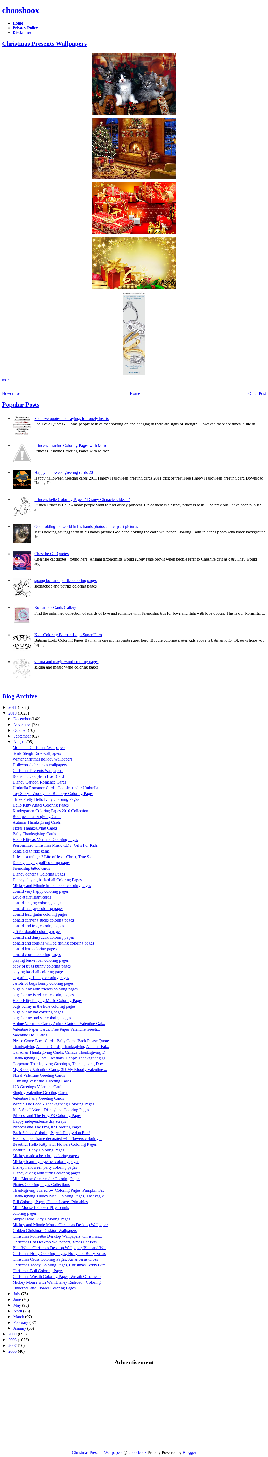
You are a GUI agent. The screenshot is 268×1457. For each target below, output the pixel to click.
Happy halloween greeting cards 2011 (65, 472)
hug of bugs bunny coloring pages (41, 977)
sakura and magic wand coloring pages (66, 661)
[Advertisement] (46, 1407)
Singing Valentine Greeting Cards (40, 1092)
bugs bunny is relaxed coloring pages (43, 995)
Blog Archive (19, 696)
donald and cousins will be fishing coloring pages (53, 943)
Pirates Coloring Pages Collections (41, 1184)
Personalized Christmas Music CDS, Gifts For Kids (55, 845)
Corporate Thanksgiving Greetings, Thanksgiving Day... (59, 1064)
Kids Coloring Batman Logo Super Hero (68, 634)
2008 (13, 1340)
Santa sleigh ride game (31, 851)
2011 (13, 707)
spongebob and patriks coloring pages (65, 580)
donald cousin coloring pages (37, 954)
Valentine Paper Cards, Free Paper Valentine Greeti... (56, 1029)
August (19, 742)
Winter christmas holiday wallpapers (42, 759)
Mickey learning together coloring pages (46, 1161)
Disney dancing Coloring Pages (39, 874)
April (18, 1311)
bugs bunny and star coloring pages (42, 1018)
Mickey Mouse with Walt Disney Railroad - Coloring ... (59, 1282)
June (17, 1299)
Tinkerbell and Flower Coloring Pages (44, 1288)
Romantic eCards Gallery (55, 607)
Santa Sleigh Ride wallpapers (37, 753)
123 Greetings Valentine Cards (38, 1087)
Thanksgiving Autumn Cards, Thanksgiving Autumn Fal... (61, 1046)
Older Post (257, 393)
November (22, 724)
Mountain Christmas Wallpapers (39, 747)
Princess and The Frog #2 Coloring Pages (47, 1127)
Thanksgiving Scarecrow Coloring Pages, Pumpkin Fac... (60, 1190)
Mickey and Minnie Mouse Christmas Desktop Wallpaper (60, 1225)
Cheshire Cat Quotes (51, 553)
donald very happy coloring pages (41, 891)
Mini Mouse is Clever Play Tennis (41, 1207)
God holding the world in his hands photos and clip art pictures (86, 526)
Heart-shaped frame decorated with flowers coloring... (57, 1138)
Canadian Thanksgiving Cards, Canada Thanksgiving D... (61, 1052)
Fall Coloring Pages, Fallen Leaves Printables (50, 1202)
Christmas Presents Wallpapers (44, 43)
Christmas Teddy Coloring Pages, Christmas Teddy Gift (59, 1265)
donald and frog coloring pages (38, 926)
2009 (13, 1334)
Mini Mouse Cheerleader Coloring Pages (46, 1179)
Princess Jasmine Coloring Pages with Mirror (71, 445)
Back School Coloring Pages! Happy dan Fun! (51, 1133)
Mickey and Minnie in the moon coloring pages (52, 885)
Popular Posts (20, 404)
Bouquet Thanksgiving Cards (37, 816)
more (6, 380)
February (21, 1322)
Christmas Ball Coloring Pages (38, 1271)
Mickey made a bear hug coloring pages (46, 1156)
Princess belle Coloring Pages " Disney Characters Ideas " (82, 499)
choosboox (20, 10)
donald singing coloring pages (37, 903)
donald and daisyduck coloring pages (43, 937)
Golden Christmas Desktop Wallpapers (45, 1230)
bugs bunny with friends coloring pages (45, 989)
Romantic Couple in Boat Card (38, 776)
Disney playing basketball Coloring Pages (47, 880)
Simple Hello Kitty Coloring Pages (41, 1219)
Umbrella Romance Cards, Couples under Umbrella (55, 788)
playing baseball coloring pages (38, 972)
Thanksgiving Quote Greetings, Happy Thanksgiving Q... (60, 1058)
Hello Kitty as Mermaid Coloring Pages (45, 839)
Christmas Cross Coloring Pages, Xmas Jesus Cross (55, 1259)
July (17, 1294)
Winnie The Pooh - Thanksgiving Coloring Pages (53, 1104)
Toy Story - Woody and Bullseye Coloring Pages (53, 793)
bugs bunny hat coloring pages (38, 1012)
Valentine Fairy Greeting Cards (38, 1098)
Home (135, 393)
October (20, 730)
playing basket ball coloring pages (41, 960)
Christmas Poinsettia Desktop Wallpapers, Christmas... (57, 1236)
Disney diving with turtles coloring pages (46, 1173)
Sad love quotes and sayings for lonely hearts (71, 418)
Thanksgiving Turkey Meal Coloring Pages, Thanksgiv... (60, 1196)
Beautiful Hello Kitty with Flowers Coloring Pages (55, 1144)
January (20, 1328)
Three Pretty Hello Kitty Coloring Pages (46, 799)
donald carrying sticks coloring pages (43, 920)
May (17, 1305)
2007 (13, 1345)
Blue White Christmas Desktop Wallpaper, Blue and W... (59, 1248)
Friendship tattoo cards (31, 868)
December (22, 719)
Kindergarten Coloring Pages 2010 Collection (50, 811)
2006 (13, 1351)
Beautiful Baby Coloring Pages (38, 1150)
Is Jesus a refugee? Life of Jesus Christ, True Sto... (54, 857)
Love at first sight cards (32, 897)
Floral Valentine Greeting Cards (39, 1075)
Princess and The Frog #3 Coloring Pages (47, 1115)
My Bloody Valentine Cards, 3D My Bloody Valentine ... (60, 1069)
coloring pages (25, 1213)
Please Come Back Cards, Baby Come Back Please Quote (61, 1041)
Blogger (189, 1452)
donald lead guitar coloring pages (40, 914)
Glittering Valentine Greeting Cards (42, 1081)
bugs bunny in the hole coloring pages (44, 1006)
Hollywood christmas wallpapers (40, 765)
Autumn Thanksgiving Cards (37, 822)
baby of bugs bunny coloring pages (42, 966)
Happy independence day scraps (39, 1121)
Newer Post (11, 393)
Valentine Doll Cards (30, 1035)
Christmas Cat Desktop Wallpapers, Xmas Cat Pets (55, 1242)
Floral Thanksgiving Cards (35, 828)
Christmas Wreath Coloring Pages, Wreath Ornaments (57, 1276)
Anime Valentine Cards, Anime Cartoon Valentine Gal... (59, 1023)
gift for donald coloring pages (37, 931)
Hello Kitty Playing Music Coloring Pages (47, 1000)
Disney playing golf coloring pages (41, 862)
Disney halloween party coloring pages (45, 1167)
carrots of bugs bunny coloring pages (43, 983)
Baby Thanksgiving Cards (34, 834)
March (19, 1317)
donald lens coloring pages (35, 949)
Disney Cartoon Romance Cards (39, 782)
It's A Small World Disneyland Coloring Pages (51, 1110)
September (22, 736)
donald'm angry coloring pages (38, 908)
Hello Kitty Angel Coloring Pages (41, 805)
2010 (13, 713)
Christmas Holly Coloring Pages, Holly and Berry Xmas (59, 1253)
